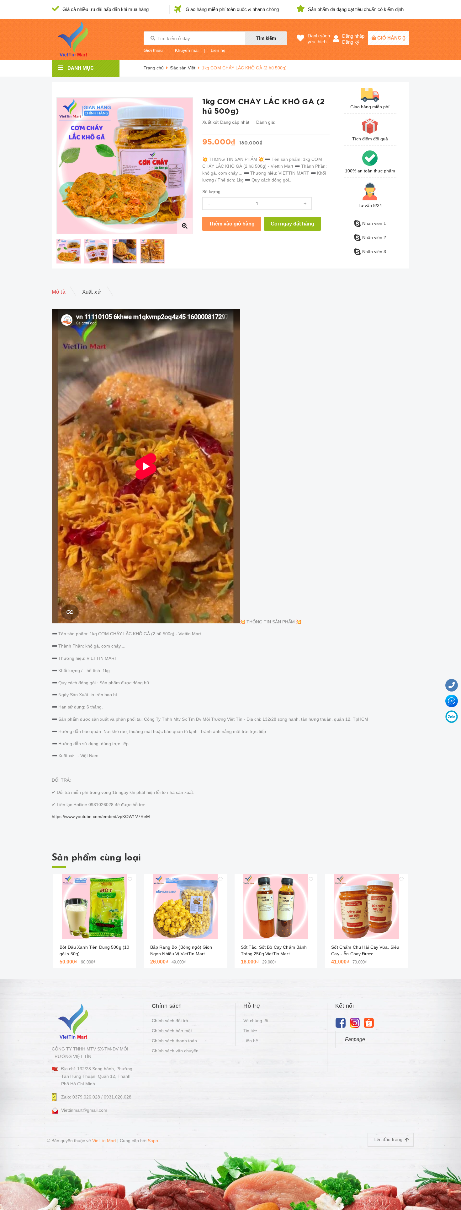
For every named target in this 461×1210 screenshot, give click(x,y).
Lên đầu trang (388, 1139)
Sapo (153, 1140)
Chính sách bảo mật (172, 1030)
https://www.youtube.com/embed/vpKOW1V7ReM (101, 816)
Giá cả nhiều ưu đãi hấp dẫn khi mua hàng (105, 9)
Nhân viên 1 (374, 223)
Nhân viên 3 (374, 251)
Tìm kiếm (266, 38)
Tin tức (250, 1030)
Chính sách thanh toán (174, 1040)
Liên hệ (218, 50)
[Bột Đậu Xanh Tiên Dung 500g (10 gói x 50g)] (94, 906)
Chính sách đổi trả (170, 1020)
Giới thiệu (153, 50)
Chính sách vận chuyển (175, 1050)
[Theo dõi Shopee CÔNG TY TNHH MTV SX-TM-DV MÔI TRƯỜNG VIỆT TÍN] (368, 1022)
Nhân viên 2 (374, 237)
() (391, 38)
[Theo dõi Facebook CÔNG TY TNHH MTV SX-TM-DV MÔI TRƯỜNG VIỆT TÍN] (340, 1022)
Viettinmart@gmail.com (84, 1110)
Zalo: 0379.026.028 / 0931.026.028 (96, 1096)
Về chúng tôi (255, 1020)
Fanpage (355, 1039)
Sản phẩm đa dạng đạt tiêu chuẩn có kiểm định (356, 9)
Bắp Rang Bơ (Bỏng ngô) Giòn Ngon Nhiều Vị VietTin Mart (181, 950)
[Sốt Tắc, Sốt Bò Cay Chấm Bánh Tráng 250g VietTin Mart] (276, 906)
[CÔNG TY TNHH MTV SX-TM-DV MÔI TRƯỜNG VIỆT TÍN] (74, 1021)
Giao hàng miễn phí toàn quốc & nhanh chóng (232, 9)
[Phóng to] (185, 226)
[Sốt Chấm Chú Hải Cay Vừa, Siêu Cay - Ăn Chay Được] (366, 906)
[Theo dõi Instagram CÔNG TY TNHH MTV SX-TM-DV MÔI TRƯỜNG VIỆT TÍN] (354, 1022)
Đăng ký (350, 42)
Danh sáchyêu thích (319, 38)
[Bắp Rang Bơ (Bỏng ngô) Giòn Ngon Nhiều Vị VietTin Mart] (185, 906)
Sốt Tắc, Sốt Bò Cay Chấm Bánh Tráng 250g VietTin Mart (274, 950)
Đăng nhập (353, 36)
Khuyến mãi (187, 50)
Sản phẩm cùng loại (96, 858)
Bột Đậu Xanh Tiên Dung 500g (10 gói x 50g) (94, 950)
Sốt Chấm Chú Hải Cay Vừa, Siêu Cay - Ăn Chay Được (365, 950)
